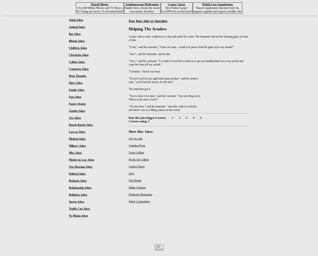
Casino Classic (176, 4)
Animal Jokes (77, 27)
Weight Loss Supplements (217, 4)
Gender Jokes (77, 111)
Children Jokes (78, 48)
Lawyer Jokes (77, 131)
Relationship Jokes (80, 187)
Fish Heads (135, 180)
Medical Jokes (77, 138)
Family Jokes (77, 90)
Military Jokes (77, 145)
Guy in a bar (135, 138)
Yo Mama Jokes (78, 215)
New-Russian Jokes (80, 166)
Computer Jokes (79, 69)
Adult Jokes (76, 20)
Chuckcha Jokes (79, 55)
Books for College (139, 159)
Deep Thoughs (77, 76)
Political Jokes (77, 173)
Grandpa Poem (137, 145)
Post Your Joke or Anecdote (148, 21)
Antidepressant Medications (142, 4)
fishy (131, 173)
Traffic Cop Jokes (79, 208)
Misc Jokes (75, 152)
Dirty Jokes (76, 83)
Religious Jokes (78, 194)
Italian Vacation (137, 187)
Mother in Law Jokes (81, 159)
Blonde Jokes (77, 41)
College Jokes (77, 62)
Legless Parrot (137, 166)
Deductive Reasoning (140, 194)
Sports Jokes (76, 201)
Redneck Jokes (78, 180)
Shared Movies (99, 4)
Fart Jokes (75, 97)
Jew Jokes (75, 117)
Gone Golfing (136, 152)
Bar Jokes (75, 34)
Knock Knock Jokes (81, 124)
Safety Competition (139, 201)
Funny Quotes (77, 104)
